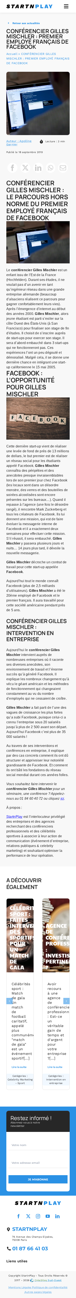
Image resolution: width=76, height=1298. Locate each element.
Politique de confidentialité (50, 1287)
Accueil (11, 54)
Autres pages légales (38, 1292)
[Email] (63, 168)
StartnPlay (14, 816)
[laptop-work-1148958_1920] (38, 1201)
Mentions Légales (19, 1287)
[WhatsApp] (50, 168)
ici (62, 798)
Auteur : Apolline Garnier (18, 142)
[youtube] (48, 1216)
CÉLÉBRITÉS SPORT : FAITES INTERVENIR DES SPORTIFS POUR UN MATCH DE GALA (26, 937)
